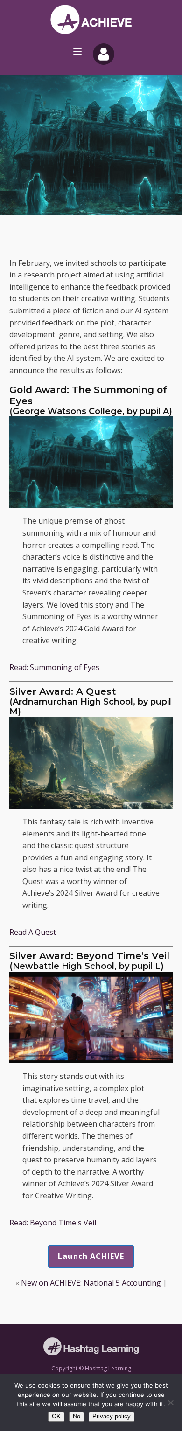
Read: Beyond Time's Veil (52, 1222)
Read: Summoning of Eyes (54, 667)
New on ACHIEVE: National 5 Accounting (91, 1283)
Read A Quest (32, 932)
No (76, 1416)
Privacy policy (111, 1416)
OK (56, 1416)
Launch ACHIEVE (91, 1256)
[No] (170, 1402)
